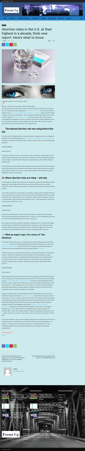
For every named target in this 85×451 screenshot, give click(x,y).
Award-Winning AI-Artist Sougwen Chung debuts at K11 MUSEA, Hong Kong (43, 357)
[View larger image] (3, 103)
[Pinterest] (11, 44)
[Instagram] (64, 434)
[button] (81, 18)
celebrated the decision (21, 117)
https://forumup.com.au (18, 371)
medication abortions (27, 296)
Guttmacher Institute (33, 110)
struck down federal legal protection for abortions (26, 113)
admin (4, 40)
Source (4, 335)
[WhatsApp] (15, 44)
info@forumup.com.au (36, 442)
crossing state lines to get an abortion (18, 281)
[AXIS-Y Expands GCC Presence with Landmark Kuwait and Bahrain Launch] (5, 406)
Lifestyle (8, 23)
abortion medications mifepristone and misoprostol (38, 138)
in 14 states (41, 248)
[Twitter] (7, 44)
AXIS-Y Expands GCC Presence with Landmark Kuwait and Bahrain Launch (18, 406)
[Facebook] (3, 44)
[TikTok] (68, 434)
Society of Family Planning (9, 246)
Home (3, 23)
